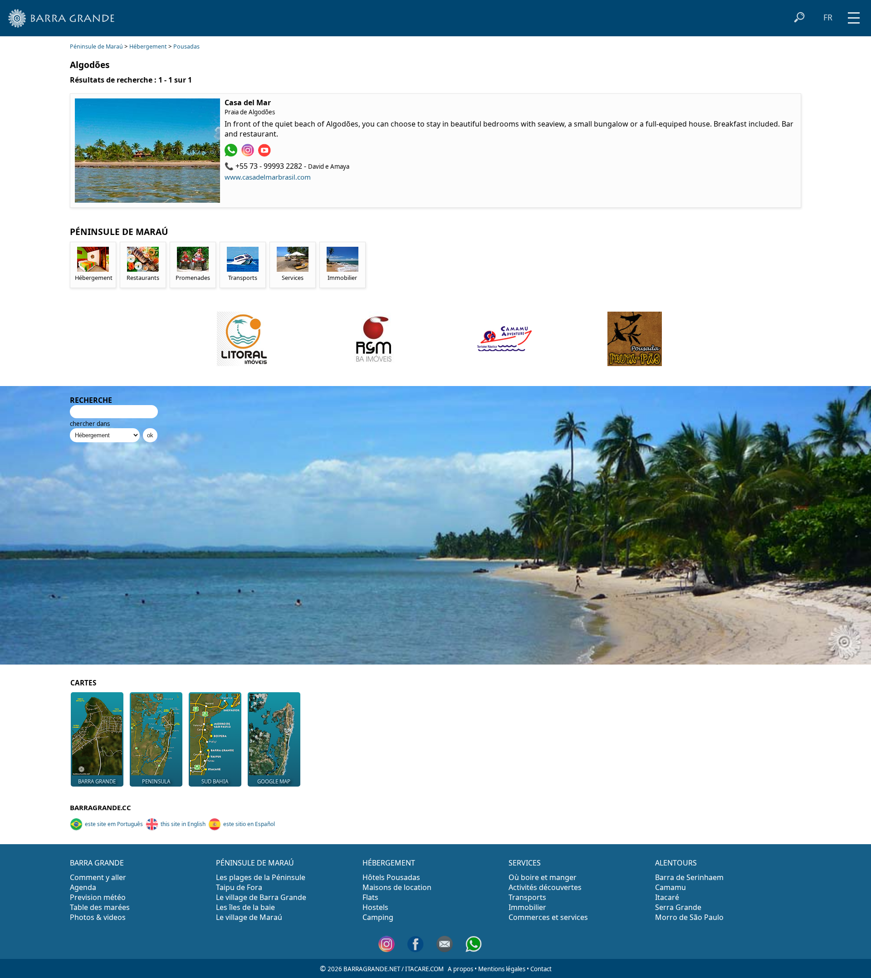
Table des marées (100, 907)
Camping (377, 917)
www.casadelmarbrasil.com (268, 176)
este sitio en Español (249, 824)
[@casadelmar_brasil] (248, 154)
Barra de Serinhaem (689, 877)
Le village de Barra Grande (261, 897)
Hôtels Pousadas (391, 877)
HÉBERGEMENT (388, 863)
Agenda (83, 887)
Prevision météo (98, 897)
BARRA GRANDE (97, 863)
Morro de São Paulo (689, 917)
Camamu (670, 887)
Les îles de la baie (245, 907)
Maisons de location (396, 887)
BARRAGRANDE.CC (100, 807)
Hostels (375, 907)
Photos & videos (98, 917)
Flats (370, 897)
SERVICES (525, 863)
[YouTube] (265, 154)
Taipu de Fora (239, 887)
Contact (541, 969)
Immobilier (527, 907)
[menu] (854, 14)
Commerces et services (548, 917)
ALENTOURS (676, 863)
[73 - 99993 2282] (232, 154)
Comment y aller (98, 877)
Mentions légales (501, 969)
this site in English (183, 824)
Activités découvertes (545, 887)
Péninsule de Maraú (96, 46)
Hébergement (148, 46)
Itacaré (667, 897)
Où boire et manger (543, 877)
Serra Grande (678, 907)
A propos (460, 969)
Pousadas (186, 46)
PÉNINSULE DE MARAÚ (255, 863)
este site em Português (114, 824)
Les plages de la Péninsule (260, 877)
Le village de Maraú (249, 917)
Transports (527, 897)
